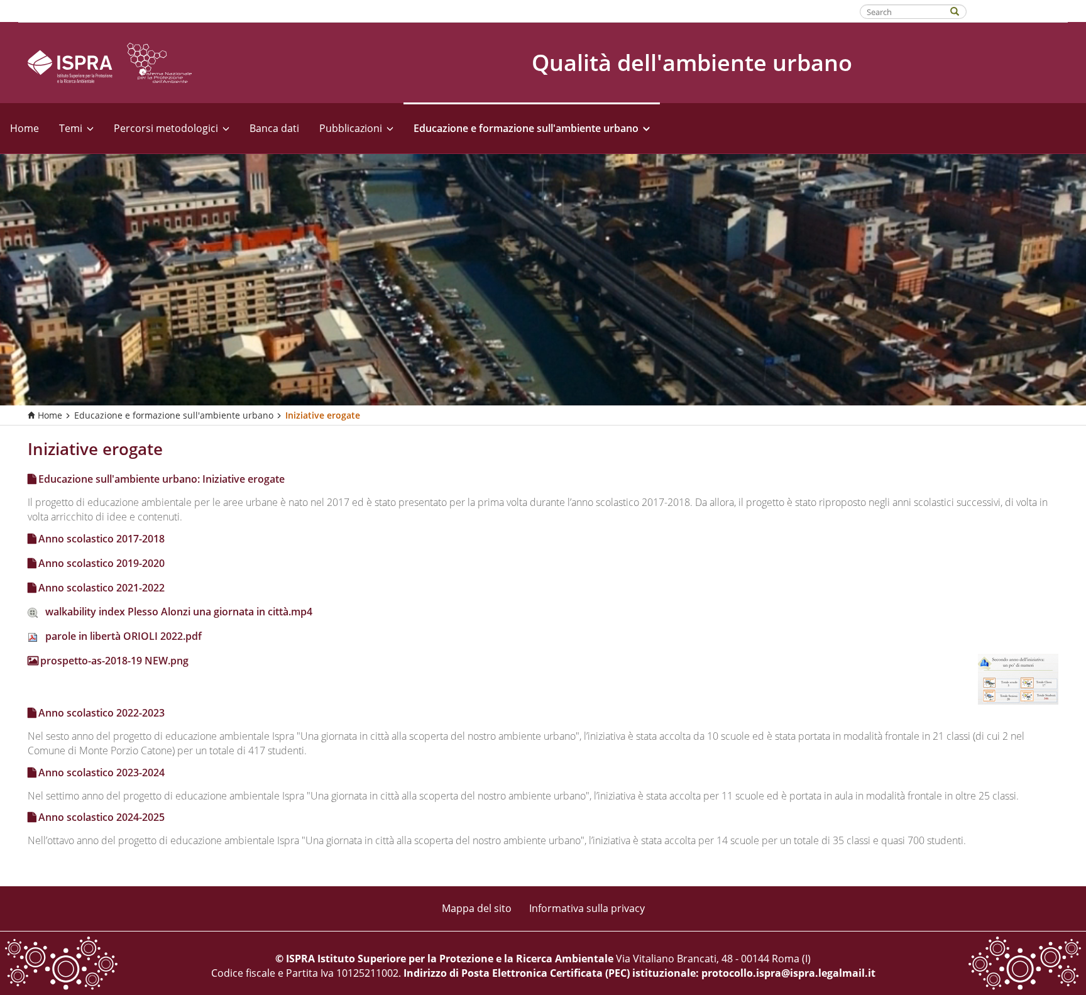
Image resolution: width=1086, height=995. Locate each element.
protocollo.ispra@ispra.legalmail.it (788, 973)
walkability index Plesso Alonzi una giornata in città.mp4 (178, 611)
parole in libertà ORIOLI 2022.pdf (123, 636)
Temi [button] (70, 128)
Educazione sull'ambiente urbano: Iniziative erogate (161, 479)
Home (24, 128)
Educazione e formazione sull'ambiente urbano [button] (526, 128)
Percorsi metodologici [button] (166, 128)
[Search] (961, 10)
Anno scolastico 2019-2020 (101, 563)
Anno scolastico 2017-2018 (101, 539)
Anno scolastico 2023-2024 (101, 772)
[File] (36, 611)
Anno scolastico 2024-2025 (101, 817)
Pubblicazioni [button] (350, 128)
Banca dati (274, 128)
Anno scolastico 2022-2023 (101, 713)
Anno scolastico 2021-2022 (101, 588)
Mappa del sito (477, 908)
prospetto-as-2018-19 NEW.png (114, 661)
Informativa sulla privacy (587, 908)
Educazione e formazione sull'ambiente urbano (173, 415)
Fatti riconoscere (1018, 10)
